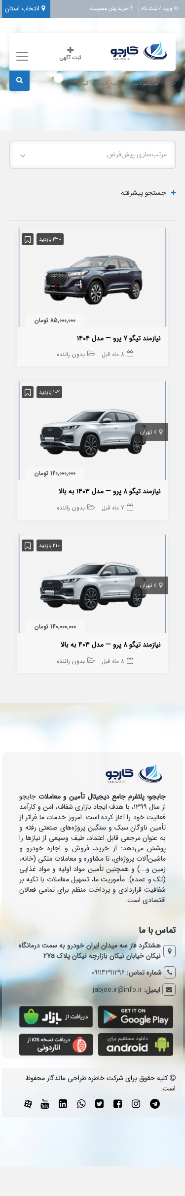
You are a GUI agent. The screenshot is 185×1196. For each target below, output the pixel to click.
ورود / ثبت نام (157, 8)
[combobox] (92, 155)
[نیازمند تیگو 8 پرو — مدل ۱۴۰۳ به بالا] (93, 432)
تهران (146, 432)
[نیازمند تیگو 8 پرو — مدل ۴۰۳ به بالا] (93, 585)
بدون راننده (71, 354)
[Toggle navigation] (21, 56)
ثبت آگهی (70, 58)
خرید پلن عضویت (110, 8)
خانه (170, 83)
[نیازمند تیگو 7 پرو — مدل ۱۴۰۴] (93, 279)
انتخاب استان (23, 8)
